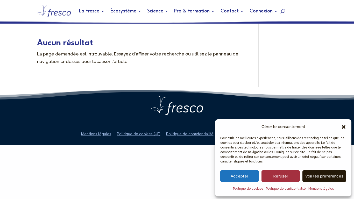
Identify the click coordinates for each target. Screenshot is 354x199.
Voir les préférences (324, 176)
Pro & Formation (192, 11)
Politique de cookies (248, 188)
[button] (343, 127)
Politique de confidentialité (286, 188)
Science (155, 11)
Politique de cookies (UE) (138, 134)
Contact (230, 11)
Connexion (261, 11)
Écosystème (123, 11)
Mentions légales (321, 188)
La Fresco (89, 11)
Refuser (280, 176)
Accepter (239, 176)
